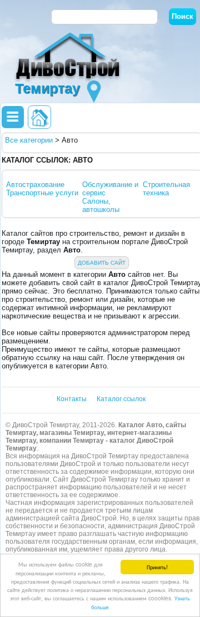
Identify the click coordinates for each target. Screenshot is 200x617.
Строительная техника (166, 188)
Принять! (157, 567)
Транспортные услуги (42, 193)
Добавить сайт (102, 263)
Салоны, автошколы (100, 205)
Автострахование (35, 184)
